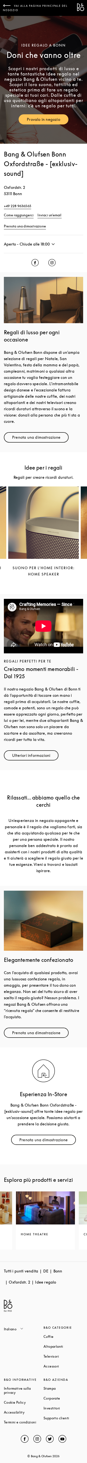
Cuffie (63, 1336)
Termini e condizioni (24, 1422)
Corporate (63, 1398)
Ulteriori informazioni (35, 756)
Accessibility (24, 1412)
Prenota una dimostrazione (25, 226)
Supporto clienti (63, 1418)
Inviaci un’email (49, 215)
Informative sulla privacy (24, 1390)
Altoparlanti (63, 1346)
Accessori (63, 1366)
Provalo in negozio (47, 120)
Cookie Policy (24, 1402)
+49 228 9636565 (17, 206)
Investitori (63, 1408)
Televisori (63, 1356)
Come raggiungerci (19, 215)
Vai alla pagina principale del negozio (35, 8)
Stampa (63, 1388)
